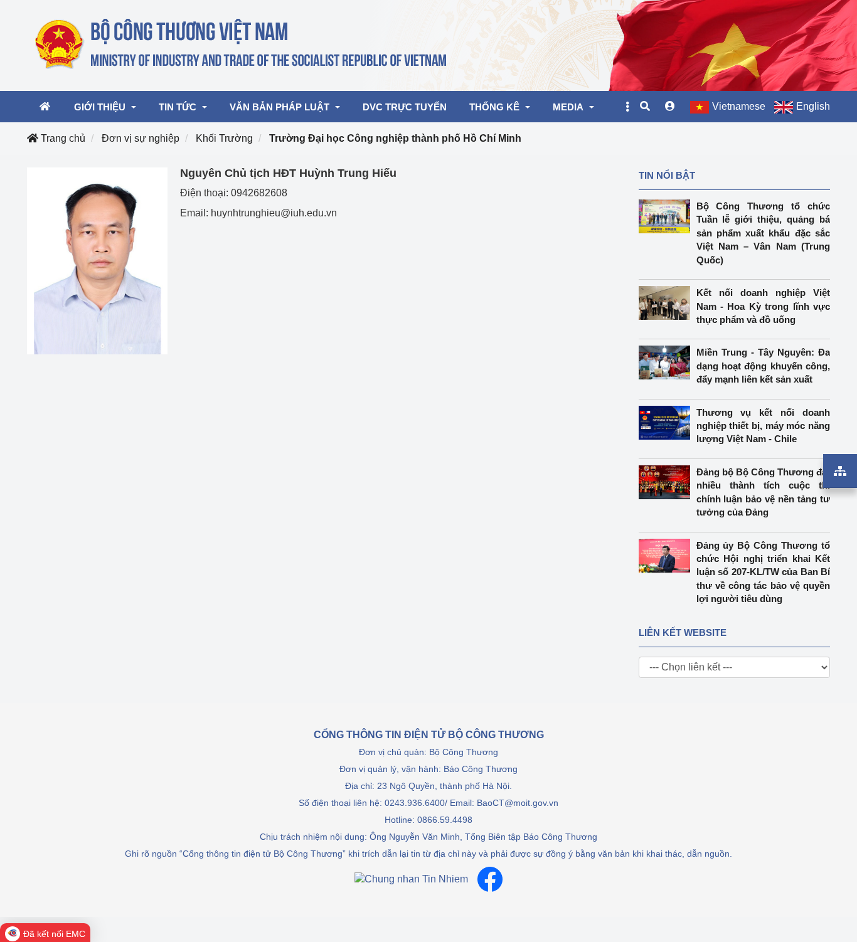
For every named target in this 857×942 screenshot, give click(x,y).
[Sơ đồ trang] (840, 471)
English (813, 106)
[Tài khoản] (670, 106)
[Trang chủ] (241, 45)
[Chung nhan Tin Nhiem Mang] (411, 879)
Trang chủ (61, 138)
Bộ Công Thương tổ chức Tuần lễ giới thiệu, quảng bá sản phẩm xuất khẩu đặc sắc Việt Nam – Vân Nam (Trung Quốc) (763, 233)
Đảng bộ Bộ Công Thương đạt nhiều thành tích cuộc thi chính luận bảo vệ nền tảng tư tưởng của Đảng (763, 492)
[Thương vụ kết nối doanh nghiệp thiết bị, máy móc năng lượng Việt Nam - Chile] (667, 423)
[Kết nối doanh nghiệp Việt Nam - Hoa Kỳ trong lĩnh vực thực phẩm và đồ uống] (667, 303)
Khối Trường (224, 138)
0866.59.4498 (444, 820)
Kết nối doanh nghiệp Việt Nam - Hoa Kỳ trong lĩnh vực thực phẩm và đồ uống (763, 306)
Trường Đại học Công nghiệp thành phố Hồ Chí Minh (395, 138)
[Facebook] (490, 879)
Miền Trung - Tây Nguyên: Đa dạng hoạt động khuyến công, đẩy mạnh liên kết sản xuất (763, 365)
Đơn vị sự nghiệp (140, 138)
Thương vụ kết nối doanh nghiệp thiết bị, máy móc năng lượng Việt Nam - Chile (763, 426)
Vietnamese (738, 106)
